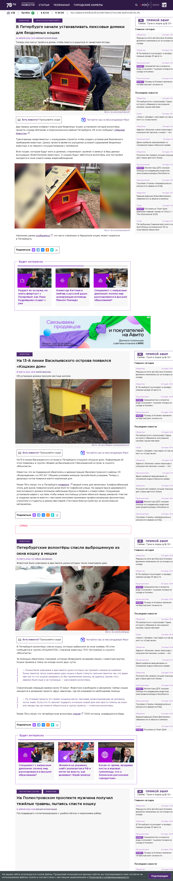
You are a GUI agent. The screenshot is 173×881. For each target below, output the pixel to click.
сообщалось (43, 236)
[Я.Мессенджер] (52, 249)
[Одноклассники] (47, 249)
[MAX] (33, 249)
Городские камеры (88, 5)
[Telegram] (38, 249)
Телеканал (61, 5)
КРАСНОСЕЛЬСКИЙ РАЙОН (48, 20)
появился (64, 485)
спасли (77, 714)
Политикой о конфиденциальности (109, 877)
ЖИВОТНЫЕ (24, 20)
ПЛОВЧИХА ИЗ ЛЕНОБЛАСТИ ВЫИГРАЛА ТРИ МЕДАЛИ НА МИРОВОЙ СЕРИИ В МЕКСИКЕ (115, 13)
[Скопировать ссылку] (56, 250)
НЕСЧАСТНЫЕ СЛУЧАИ (29, 791)
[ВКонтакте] (42, 249)
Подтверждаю (159, 876)
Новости (28, 5)
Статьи (44, 5)
